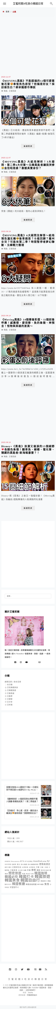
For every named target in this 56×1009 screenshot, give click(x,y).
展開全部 (8, 682)
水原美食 (32, 867)
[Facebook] (16, 662)
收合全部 (17, 682)
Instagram (17, 970)
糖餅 (38, 870)
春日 (10, 867)
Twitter (23, 970)
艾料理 (10, 705)
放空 (6, 867)
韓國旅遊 (42, 876)
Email (41, 970)
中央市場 (8, 864)
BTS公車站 (29, 861)
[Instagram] (21, 662)
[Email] (40, 662)
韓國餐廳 (18, 884)
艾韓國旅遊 (11, 690)
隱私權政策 (32, 1007)
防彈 (23, 873)
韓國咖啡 (40, 873)
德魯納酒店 (44, 864)
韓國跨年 (44, 881)
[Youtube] (27, 662)
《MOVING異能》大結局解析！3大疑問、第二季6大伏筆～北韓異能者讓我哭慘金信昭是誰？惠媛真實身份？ (28, 165)
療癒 (33, 870)
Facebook (11, 970)
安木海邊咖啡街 (33, 864)
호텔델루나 (14, 887)
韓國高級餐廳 (31, 884)
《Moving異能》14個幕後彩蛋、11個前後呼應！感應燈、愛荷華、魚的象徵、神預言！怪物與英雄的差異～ (28, 322)
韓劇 (5, 91)
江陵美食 (13, 870)
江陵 (37, 867)
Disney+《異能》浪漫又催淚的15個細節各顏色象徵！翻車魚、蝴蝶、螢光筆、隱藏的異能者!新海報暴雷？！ (28, 449)
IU (48, 861)
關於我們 (23, 1007)
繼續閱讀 (28, 146)
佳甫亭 (14, 864)
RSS (47, 970)
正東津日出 (16, 867)
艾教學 (10, 696)
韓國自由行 (30, 880)
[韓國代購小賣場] (32, 662)
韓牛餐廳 (40, 884)
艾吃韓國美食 (12, 687)
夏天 (18, 864)
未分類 (10, 685)
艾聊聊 (10, 699)
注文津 (20, 870)
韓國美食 (12, 880)
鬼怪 (46, 884)
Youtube (29, 970)
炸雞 (29, 870)
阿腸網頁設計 (32, 995)
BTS (22, 861)
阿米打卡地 (30, 873)
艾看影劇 (12, 91)
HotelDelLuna (39, 861)
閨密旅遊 (14, 873)
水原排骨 (25, 867)
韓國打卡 (26, 877)
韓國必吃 (11, 877)
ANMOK (8, 861)
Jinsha (30, 993)
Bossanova (15, 861)
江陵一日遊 (44, 867)
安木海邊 (24, 864)
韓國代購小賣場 (35, 969)
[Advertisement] (28, 46)
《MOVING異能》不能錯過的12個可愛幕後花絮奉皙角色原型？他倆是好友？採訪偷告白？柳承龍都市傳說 (28, 84)
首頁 (7, 12)
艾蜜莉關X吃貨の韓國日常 (28, 3)
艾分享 (10, 702)
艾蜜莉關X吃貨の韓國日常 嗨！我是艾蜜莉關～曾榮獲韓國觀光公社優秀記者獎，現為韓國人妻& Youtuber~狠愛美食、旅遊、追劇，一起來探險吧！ (28, 987)
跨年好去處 (45, 870)
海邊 (24, 870)
